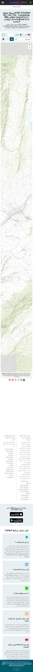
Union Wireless (24, 485)
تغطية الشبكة (12, 39)
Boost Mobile (25, 499)
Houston (10, 455)
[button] (29, 44)
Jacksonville (9, 471)
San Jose (10, 467)
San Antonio (9, 461)
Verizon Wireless (24, 489)
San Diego (10, 463)
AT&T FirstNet (26, 458)
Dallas (11, 465)
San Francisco (9, 473)
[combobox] (27, 35)
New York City (9, 449)
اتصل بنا (16, 630)
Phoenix (10, 459)
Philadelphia (9, 457)
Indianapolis (9, 469)
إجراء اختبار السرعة (14, 2)
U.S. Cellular (25, 497)
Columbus (10, 477)
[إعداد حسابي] (2, 2)
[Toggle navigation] (30, 3)
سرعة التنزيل (8, 39)
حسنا (16, 669)
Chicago (10, 453)
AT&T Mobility (24, 487)
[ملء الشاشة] (3, 35)
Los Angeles (9, 451)
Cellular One (25, 495)
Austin (11, 475)
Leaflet (3, 373)
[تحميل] (16, 514)
